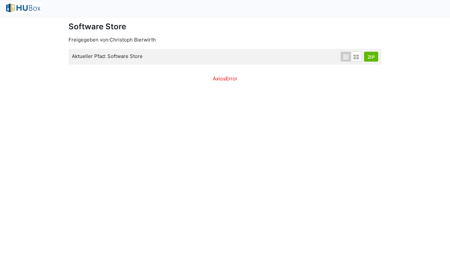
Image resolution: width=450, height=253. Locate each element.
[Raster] (356, 57)
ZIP (371, 57)
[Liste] (346, 57)
